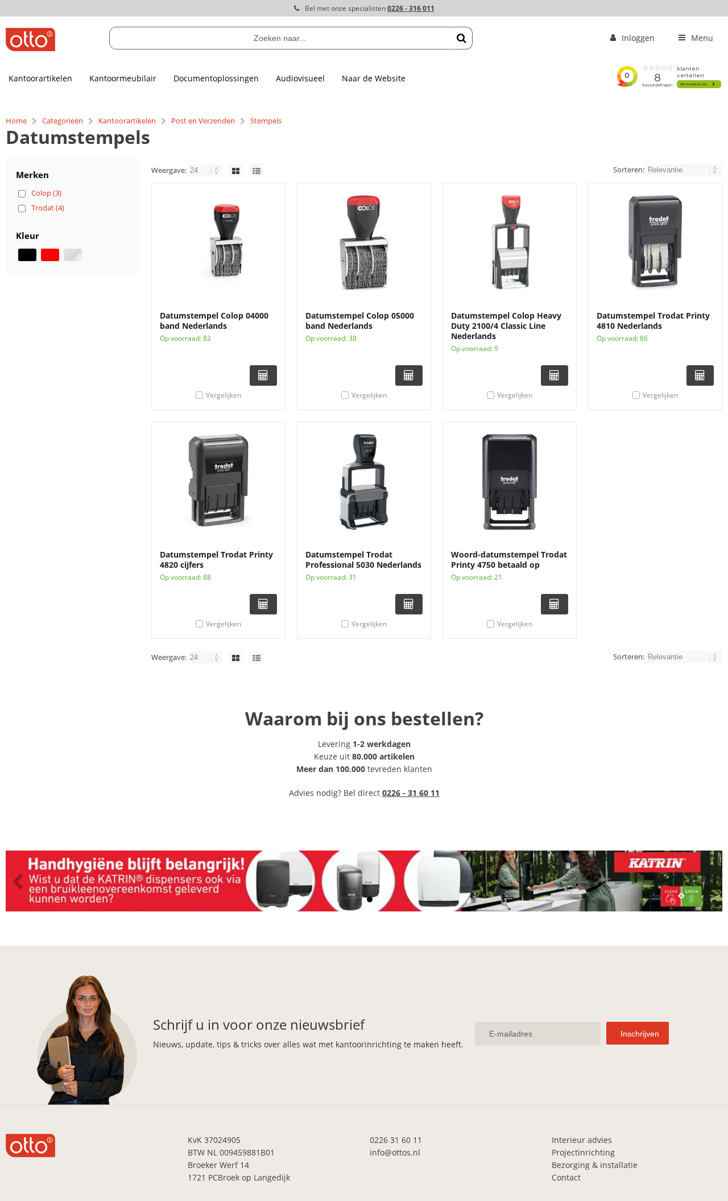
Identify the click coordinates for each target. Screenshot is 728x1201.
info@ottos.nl (395, 1152)
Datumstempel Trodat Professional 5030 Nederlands (363, 559)
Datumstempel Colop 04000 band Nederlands (214, 320)
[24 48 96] (206, 170)
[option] (364, 881)
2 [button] (370, 899)
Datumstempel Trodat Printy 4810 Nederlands (653, 320)
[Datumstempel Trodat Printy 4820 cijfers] (218, 482)
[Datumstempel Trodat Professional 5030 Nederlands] (364, 482)
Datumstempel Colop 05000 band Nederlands (359, 320)
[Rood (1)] (50, 255)
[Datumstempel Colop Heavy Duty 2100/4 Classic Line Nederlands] (509, 243)
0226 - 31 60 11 (411, 792)
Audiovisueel (300, 78)
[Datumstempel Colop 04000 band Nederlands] (218, 243)
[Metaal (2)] (73, 255)
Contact (566, 1177)
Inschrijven (640, 1033)
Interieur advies (582, 1139)
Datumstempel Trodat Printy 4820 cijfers (216, 559)
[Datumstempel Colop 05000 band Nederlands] (364, 243)
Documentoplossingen (216, 78)
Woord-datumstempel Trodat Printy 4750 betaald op (509, 559)
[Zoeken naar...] (461, 38)
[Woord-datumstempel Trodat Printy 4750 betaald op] (509, 482)
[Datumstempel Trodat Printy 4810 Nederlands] (655, 243)
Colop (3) (46, 193)
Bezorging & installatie (595, 1164)
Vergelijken (223, 395)
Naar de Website (374, 78)
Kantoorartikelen (40, 78)
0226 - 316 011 (411, 8)
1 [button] (358, 899)
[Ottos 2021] (30, 48)
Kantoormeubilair (122, 78)
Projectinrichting (583, 1152)
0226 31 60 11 (396, 1139)
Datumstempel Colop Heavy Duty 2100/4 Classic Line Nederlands (506, 325)
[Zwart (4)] (27, 255)
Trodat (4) (47, 208)
